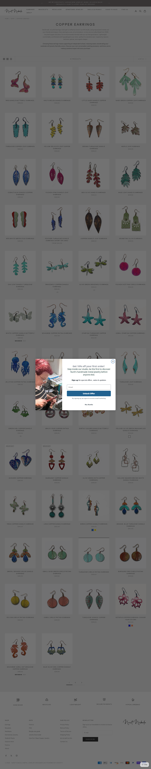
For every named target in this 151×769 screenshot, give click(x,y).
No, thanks (89, 404)
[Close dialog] (113, 361)
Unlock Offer (89, 393)
